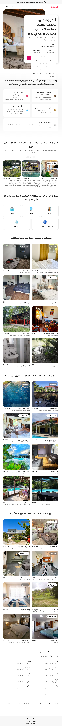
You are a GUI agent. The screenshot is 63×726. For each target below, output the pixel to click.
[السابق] (34, 157)
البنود (27, 723)
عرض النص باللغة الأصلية (22, 2)
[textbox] (49, 52)
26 (40, 73)
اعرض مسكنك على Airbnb (11, 7)
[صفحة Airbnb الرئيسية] (54, 6)
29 (53, 76)
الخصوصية (33, 723)
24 (46, 73)
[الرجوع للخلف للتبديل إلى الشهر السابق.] (52, 56)
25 (43, 73)
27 (37, 73)
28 (34, 73)
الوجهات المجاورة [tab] (54, 656)
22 (53, 73)
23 (50, 73)
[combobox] (41, 46)
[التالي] (27, 157)
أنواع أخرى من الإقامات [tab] (42, 656)
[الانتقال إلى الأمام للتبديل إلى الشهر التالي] (34, 56)
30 (50, 76)
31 (46, 76)
